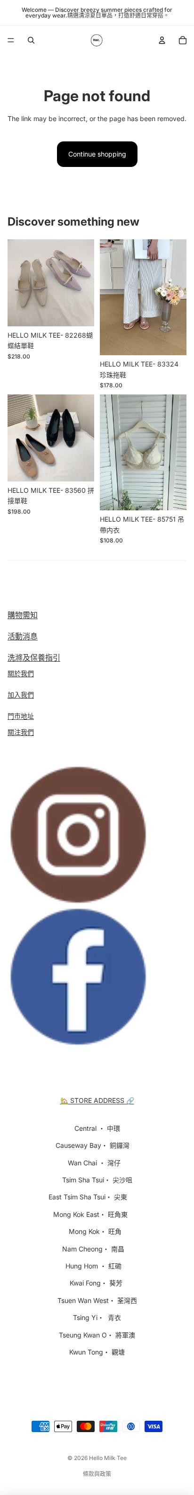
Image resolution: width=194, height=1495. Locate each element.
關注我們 (21, 732)
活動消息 (23, 636)
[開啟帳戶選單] (162, 40)
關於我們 (21, 673)
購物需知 (23, 615)
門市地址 (21, 716)
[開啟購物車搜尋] (31, 40)
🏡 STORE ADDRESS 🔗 (97, 1100)
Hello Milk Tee (108, 1457)
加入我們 (21, 695)
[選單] (11, 40)
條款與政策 (97, 1474)
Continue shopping (97, 154)
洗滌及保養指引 (34, 657)
